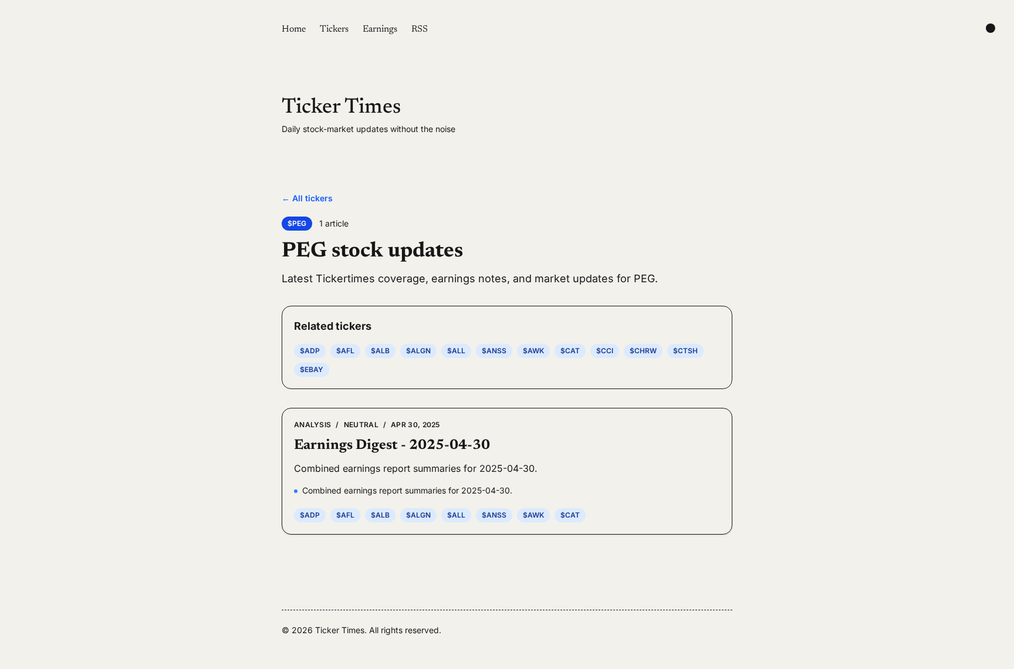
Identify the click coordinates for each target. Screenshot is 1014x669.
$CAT (570, 350)
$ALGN (418, 350)
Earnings (380, 29)
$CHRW (643, 350)
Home (294, 29)
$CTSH (685, 350)
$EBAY (311, 369)
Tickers (334, 29)
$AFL (345, 350)
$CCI (604, 350)
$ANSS (494, 350)
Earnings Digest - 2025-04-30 (392, 445)
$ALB (380, 350)
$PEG (297, 223)
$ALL (456, 350)
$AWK (533, 350)
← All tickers (307, 198)
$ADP (310, 350)
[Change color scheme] (990, 28)
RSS (419, 29)
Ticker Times (341, 108)
